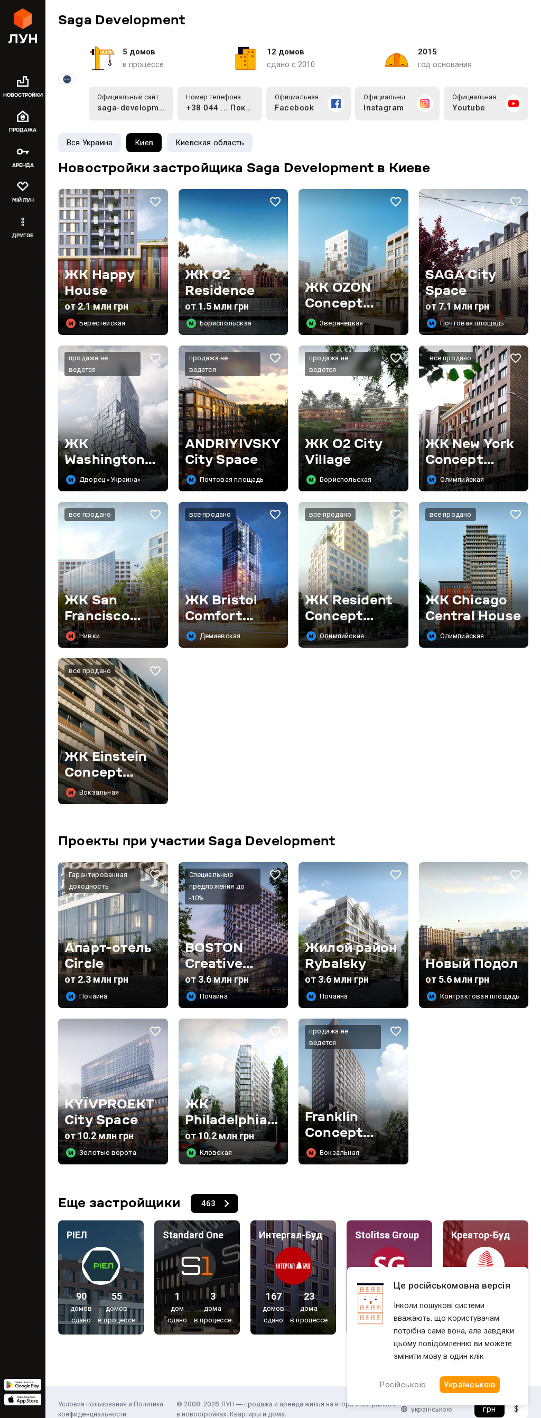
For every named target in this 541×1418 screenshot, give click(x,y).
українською (431, 1409)
